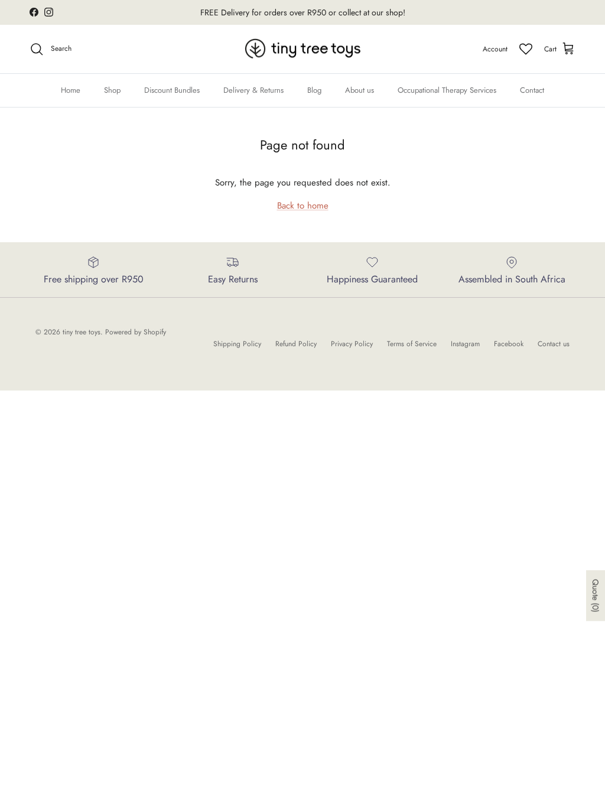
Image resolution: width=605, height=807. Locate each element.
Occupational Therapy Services (447, 90)
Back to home (302, 205)
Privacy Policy (352, 344)
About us (359, 90)
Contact (532, 90)
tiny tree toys (81, 332)
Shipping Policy (237, 344)
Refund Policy (296, 344)
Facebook (508, 344)
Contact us (554, 344)
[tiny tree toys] (302, 49)
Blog (314, 90)
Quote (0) (595, 595)
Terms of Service (412, 344)
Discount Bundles (172, 90)
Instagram (465, 344)
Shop (112, 90)
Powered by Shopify (135, 332)
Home (70, 90)
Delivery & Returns (253, 90)
